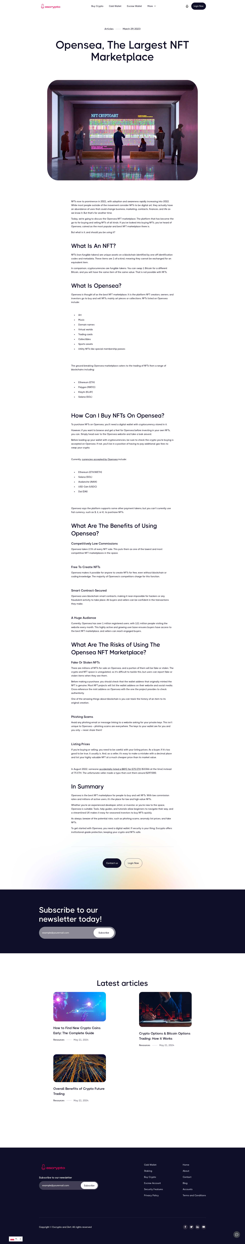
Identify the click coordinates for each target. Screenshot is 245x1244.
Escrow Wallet (134, 6)
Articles (109, 29)
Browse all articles (122, 1118)
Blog (185, 1183)
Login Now (199, 6)
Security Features (153, 1189)
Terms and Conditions (194, 1195)
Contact (187, 1177)
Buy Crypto (97, 6)
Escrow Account (152, 1183)
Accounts (188, 1189)
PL (16, 1239)
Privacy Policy (151, 1195)
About (186, 1171)
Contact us (112, 863)
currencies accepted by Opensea (100, 459)
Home (186, 1165)
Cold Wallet (115, 6)
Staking (148, 1171)
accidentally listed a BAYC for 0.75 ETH (120, 769)
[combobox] (16, 1238)
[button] (152, 6)
